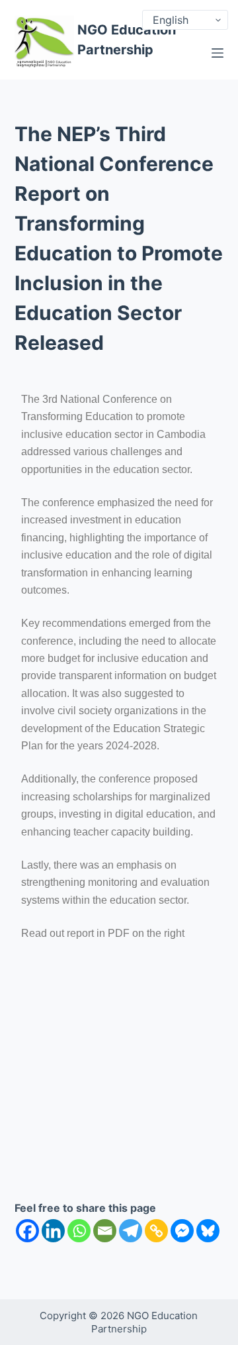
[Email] (104, 1230)
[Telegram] (130, 1230)
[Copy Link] (156, 1230)
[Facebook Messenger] (182, 1230)
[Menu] (217, 53)
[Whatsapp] (79, 1230)
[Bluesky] (207, 1230)
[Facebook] (27, 1230)
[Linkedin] (53, 1230)
